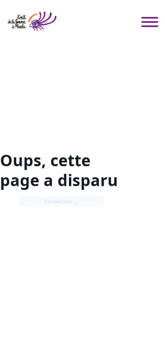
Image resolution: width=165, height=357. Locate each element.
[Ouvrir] (149, 21)
